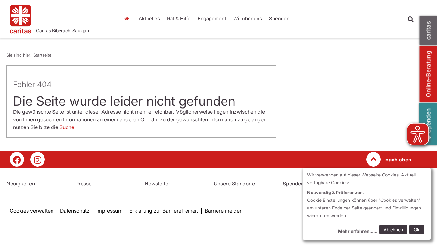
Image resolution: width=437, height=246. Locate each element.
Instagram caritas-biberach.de (37, 159)
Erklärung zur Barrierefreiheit (163, 211)
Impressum (109, 211)
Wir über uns (247, 18)
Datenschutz (75, 211)
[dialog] (367, 204)
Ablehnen (393, 229)
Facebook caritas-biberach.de (17, 159)
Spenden (279, 18)
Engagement (212, 18)
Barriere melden (223, 211)
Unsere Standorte (234, 183)
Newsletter (157, 183)
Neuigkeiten (20, 183)
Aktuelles (149, 18)
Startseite (128, 18)
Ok (417, 229)
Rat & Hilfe (179, 18)
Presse (83, 183)
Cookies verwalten (31, 211)
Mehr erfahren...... (357, 231)
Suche (67, 127)
